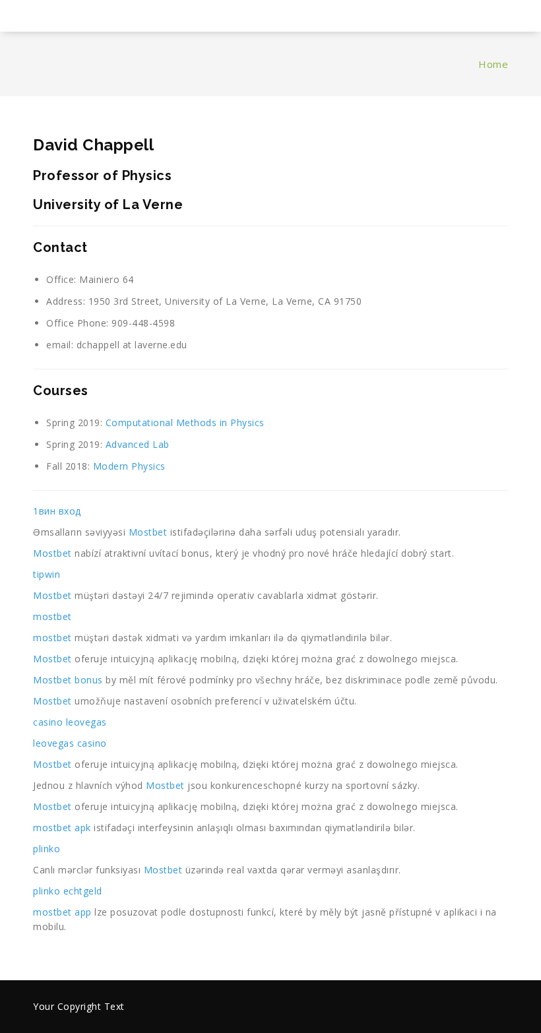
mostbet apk (62, 827)
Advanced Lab (138, 444)
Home (493, 64)
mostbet (52, 616)
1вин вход (57, 511)
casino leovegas (70, 722)
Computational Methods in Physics (185, 422)
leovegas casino (70, 743)
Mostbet (148, 532)
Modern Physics (129, 466)
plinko (46, 848)
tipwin (46, 574)
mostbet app (62, 912)
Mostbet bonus (68, 679)
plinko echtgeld (67, 891)
